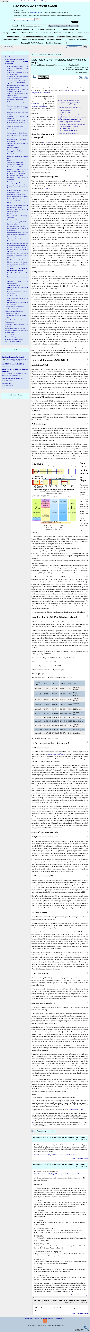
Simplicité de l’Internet (14, 296)
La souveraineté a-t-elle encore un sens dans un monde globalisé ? (17, 221)
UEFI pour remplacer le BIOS (68, 105)
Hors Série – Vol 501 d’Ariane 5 (12, 378)
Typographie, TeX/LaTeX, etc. (32, 43)
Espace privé (60, 1318)
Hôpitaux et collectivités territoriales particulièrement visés (17, 170)
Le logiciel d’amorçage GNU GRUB (69, 107)
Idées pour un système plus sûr (68, 133)
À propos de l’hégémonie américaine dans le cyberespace (17, 77)
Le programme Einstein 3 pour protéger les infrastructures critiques (17, 233)
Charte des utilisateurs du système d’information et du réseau (17, 99)
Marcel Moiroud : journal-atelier (75, 33)
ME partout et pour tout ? (68, 128)
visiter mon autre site (36, 12)
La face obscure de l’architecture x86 (69, 119)
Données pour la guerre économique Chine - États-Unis (17, 151)
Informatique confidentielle (15, 175)
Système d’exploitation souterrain (69, 122)
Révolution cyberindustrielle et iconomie (38, 36)
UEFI (74, 262)
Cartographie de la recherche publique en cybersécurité (17, 90)
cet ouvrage (46, 142)
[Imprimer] (34, 78)
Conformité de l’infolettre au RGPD (24, 21)
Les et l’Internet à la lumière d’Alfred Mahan (17, 238)
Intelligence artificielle (11, 33)
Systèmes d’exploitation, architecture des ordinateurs (23, 39)
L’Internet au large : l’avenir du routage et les (17, 255)
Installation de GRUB (66, 110)
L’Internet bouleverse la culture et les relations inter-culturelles (17, 259)
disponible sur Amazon (71, 90)
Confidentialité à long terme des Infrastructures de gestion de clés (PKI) (17, 122)
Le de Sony (12, 224)
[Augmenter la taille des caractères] (81, 78)
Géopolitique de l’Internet (15, 162)
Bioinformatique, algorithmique (33, 26)
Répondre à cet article (46, 1131)
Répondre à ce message (79, 1158)
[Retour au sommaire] (54, 136)
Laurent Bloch (82, 73)
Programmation (13, 36)
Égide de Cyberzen (13, 154)
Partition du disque (65, 112)
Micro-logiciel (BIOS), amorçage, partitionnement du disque (17, 269)
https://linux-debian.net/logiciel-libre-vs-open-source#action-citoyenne (56, 1155)
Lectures (57, 33)
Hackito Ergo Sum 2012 (14, 167)
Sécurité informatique (13, 285)
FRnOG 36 (10, 160)
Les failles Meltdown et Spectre (16, 247)
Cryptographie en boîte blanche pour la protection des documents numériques (17, 135)
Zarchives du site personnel (57, 43)
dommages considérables (39, 106)
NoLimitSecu (9, 366)
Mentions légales (48, 1318)
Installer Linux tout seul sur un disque (70, 115)
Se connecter (8, 46)
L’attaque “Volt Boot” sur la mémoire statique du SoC (17, 200)
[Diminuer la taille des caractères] (86, 78)
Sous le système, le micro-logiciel (68, 100)
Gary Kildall (73, 186)
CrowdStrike (35, 104)
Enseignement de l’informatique (21, 29)
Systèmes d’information (56, 39)
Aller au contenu (15, 1)
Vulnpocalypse (6, 383)
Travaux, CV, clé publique (77, 39)
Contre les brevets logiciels (15, 127)
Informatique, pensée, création (69, 29)
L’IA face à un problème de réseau (17, 203)
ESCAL (83, 1330)
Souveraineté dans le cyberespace (70, 36)
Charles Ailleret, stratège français (13, 357)
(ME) (70, 126)
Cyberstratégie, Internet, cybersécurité (63, 26)
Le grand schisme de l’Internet (16, 226)
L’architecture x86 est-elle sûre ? (16, 194)
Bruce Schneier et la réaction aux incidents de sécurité (17, 86)
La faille (11, 213)
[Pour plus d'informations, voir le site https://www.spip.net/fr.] (86, 1329)
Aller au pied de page (40, 1)
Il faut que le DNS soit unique (16, 173)
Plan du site (29, 1318)
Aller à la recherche (27, 1)
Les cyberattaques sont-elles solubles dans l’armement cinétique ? (17, 244)
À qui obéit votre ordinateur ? (16, 81)
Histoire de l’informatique (45, 29)
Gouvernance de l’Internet (15, 165)
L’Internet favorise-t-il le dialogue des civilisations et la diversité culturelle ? (17, 264)
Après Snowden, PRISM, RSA (16, 83)
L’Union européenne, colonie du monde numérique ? (17, 210)
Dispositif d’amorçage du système (69, 103)
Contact (37, 1318)
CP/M (46, 188)
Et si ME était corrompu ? (68, 130)
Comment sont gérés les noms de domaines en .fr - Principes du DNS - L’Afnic (17, 108)
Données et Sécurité (13, 147)
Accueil (15, 26)
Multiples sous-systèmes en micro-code (72, 124)
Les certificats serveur (13, 241)
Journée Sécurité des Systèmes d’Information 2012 (17, 191)
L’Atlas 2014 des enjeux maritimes (17, 196)
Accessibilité (4, 1)
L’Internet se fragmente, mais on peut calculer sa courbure (17, 206)
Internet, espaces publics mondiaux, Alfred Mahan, (17, 183)
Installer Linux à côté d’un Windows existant (72, 117)
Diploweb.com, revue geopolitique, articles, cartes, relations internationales (15, 360)
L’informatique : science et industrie (36, 33)
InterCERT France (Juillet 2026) (13, 364)
